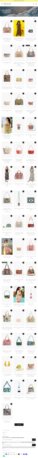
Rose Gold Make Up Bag (7, 110)
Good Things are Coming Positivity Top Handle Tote (31, 280)
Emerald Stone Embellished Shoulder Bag (7, 209)
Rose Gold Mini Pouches (19, 327)
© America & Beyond (6, 450)
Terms (3, 448)
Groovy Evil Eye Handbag (30, 397)
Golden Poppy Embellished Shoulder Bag (31, 160)
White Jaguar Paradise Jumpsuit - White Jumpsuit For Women (31, 185)
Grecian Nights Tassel (19, 397)
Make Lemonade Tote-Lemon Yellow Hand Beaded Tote (7, 136)
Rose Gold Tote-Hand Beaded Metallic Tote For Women (19, 63)
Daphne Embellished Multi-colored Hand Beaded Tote (7, 39)
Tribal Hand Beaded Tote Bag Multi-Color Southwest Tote (31, 63)
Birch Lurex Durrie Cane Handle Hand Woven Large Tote (7, 160)
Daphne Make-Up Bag (7, 62)
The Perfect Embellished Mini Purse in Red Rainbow (31, 111)
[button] (33, 3)
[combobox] (4, 445)
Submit (34, 439)
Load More (19, 424)
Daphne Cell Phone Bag (19, 208)
